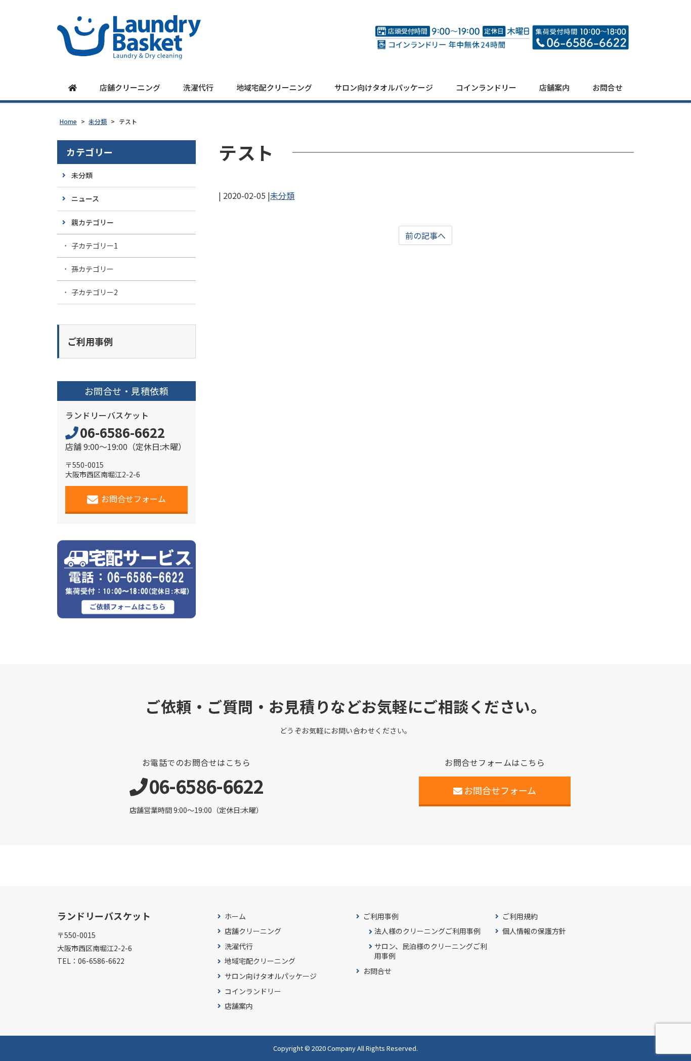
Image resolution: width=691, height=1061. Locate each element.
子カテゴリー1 (94, 245)
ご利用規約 (520, 916)
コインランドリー (486, 87)
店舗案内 (554, 87)
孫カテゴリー (92, 269)
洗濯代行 (198, 87)
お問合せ (607, 87)
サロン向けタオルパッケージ (383, 87)
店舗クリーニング (130, 87)
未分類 (282, 195)
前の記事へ (425, 235)
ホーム (235, 916)
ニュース (85, 198)
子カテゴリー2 (94, 292)
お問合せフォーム (133, 499)
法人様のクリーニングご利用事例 (427, 931)
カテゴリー (89, 152)
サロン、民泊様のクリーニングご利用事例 (430, 951)
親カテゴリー (92, 222)
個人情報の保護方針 (534, 931)
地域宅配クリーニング (274, 87)
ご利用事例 (381, 916)
